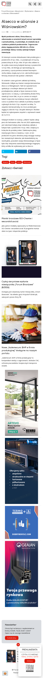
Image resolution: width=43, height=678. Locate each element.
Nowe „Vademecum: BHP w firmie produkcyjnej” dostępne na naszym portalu (19, 350)
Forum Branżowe (7, 11)
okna (19, 162)
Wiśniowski (27, 162)
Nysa (12, 162)
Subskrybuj (11, 638)
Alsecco (5, 162)
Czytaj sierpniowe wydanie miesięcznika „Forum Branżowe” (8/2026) (18, 284)
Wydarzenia (29, 11)
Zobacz (30, 661)
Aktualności (19, 11)
